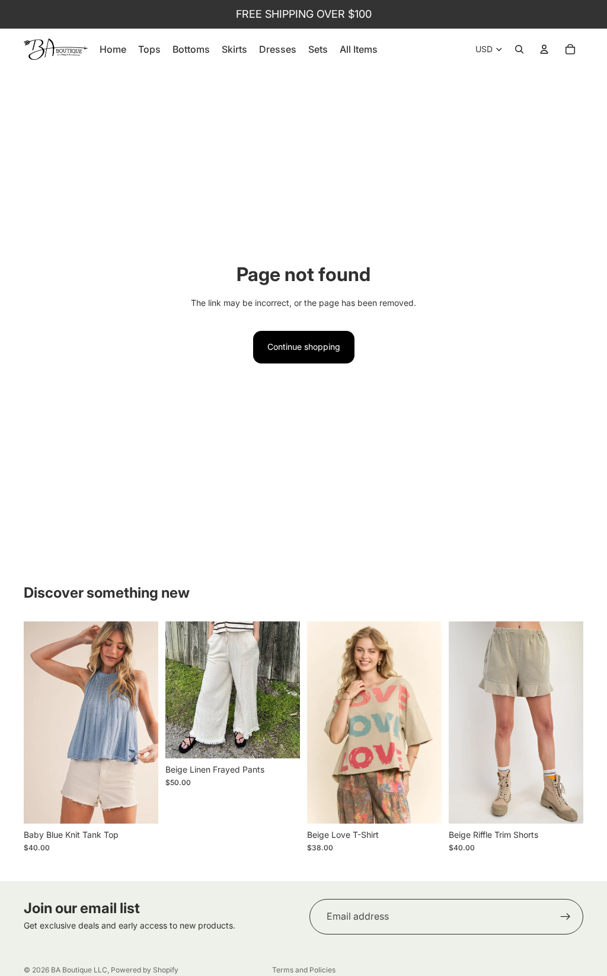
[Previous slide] (37, 723)
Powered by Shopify (144, 969)
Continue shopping (303, 347)
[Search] (519, 49)
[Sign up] (565, 916)
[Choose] (140, 805)
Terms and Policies (304, 969)
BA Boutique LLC (79, 969)
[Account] (544, 49)
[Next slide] (145, 723)
